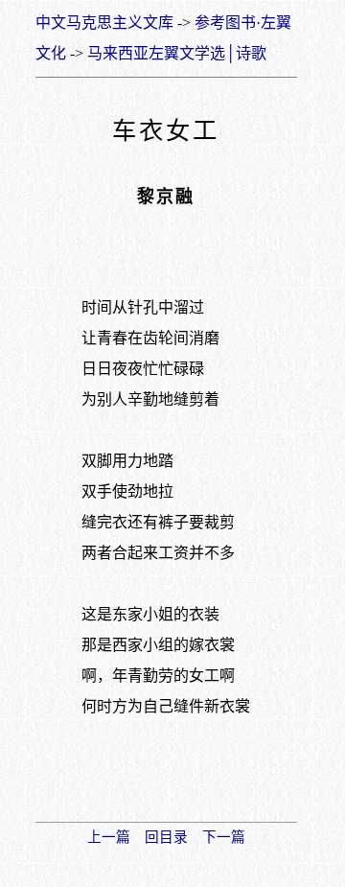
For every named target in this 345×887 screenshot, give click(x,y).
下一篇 (223, 837)
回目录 (166, 837)
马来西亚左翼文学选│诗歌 (176, 53)
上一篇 (108, 837)
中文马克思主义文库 (104, 22)
